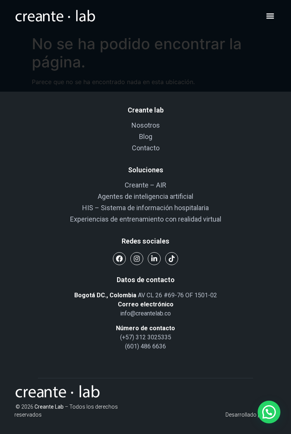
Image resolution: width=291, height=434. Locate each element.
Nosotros (145, 125)
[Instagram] (136, 258)
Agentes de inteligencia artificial (145, 196)
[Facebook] (119, 258)
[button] (270, 16)
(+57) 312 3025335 (145, 337)
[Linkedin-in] (154, 258)
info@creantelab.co (145, 313)
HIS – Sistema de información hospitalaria (145, 208)
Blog (145, 137)
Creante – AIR (145, 185)
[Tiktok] (171, 258)
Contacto (146, 148)
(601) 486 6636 (145, 346)
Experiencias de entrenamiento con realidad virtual (145, 219)
